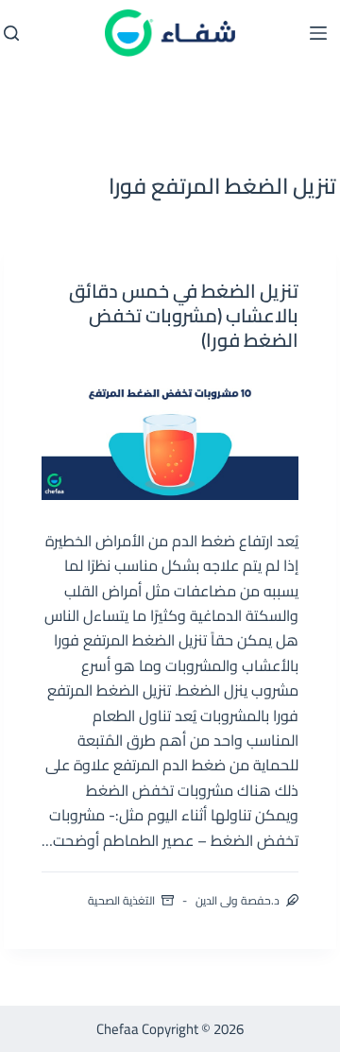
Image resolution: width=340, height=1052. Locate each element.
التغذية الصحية (121, 900)
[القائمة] (318, 33)
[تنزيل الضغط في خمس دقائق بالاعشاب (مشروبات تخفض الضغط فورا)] (170, 435)
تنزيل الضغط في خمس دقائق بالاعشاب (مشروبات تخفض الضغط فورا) (183, 315)
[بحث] (11, 33)
